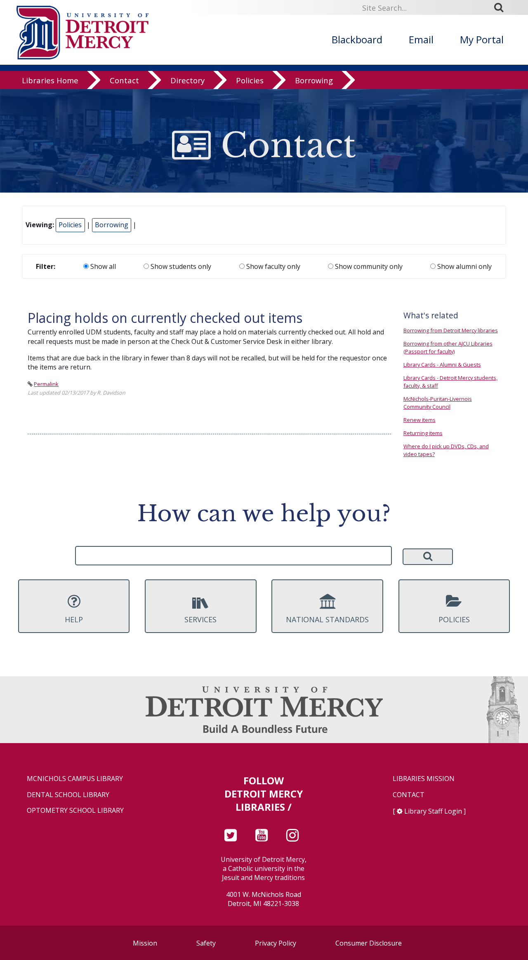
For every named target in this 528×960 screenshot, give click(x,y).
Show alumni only (464, 266)
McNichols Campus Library (75, 779)
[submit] (502, 7)
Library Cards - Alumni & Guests (442, 364)
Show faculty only (272, 266)
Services (200, 619)
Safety (206, 943)
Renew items (419, 420)
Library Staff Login (433, 811)
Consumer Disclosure (368, 943)
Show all (102, 266)
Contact (124, 80)
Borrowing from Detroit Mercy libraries (450, 330)
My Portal (482, 39)
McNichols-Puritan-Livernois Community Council (437, 402)
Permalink (46, 384)
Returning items (423, 433)
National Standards (327, 619)
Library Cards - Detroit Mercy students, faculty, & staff (450, 381)
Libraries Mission (424, 779)
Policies (250, 80)
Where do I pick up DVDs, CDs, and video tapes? (446, 450)
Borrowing (314, 80)
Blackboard (357, 39)
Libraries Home (50, 80)
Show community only (368, 266)
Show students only (180, 266)
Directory (187, 80)
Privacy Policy (275, 943)
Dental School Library (68, 795)
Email (421, 39)
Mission (145, 943)
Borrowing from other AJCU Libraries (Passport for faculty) (448, 347)
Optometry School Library (75, 810)
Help (74, 619)
